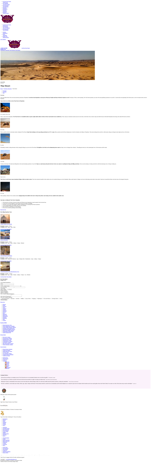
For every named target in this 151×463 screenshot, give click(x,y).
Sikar (4, 319)
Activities (4, 91)
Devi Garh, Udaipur (6, 337)
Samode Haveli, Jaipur (7, 340)
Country (2, 286)
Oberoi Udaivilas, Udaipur (8, 344)
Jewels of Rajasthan (4, 239)
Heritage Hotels (6, 13)
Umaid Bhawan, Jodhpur (7, 341)
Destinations (5, 8)
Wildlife (4, 432)
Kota (4, 312)
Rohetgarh (5, 318)
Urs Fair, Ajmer (6, 352)
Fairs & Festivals (3, 346)
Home (1, 88)
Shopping (4, 434)
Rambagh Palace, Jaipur (7, 339)
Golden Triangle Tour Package (6, 224)
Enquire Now (7, 2)
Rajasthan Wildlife (3, 322)
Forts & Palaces (6, 430)
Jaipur (4, 307)
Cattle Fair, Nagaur (6, 355)
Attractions (5, 10)
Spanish (7, 362)
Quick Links (5, 447)
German (7, 365)
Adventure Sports (6, 428)
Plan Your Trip (3, 209)
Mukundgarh (5, 316)
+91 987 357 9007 (6, 4)
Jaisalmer (4, 308)
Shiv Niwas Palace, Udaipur (8, 343)
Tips (3, 92)
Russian (7, 361)
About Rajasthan (6, 437)
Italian (7, 366)
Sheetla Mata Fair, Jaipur (7, 351)
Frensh (7, 364)
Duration (2, 290)
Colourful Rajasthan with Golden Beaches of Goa (9, 271)
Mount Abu (5, 315)
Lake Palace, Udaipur (7, 342)
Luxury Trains (5, 431)
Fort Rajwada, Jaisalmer (7, 338)
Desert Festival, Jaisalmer (7, 349)
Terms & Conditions (6, 451)
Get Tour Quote (3, 229)
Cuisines (4, 443)
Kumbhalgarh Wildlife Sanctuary (9, 329)
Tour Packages (5, 6)
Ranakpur (4, 317)
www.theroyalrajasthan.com (11, 459)
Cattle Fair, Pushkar (6, 350)
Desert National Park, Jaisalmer (9, 326)
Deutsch (7, 368)
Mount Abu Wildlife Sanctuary (8, 330)
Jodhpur (4, 309)
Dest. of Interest (3, 293)
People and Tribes (6, 440)
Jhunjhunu (5, 310)
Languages (5, 444)
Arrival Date (2, 288)
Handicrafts (5, 442)
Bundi (4, 305)
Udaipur (4, 320)
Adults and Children (4, 291)
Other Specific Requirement (5, 296)
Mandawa (5, 314)
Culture (4, 438)
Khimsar (4, 311)
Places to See (2, 302)
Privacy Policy (5, 452)
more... (4, 425)
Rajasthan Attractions (8, 88)
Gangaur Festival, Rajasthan (8, 354)
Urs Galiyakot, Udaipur (7, 353)
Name (1, 283)
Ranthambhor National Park (8, 331)
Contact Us (5, 359)
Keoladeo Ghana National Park (9, 328)
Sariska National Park (7, 332)
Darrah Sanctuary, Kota (7, 325)
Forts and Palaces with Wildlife (6, 255)
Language (5, 360)
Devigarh (4, 306)
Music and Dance (6, 441)
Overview (5, 90)
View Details (9, 229)
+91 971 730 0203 (6, 27)
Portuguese (8, 367)
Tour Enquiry (17, 50)
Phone (1, 287)
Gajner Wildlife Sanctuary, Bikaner (9, 327)
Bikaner (4, 304)
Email (1, 284)
